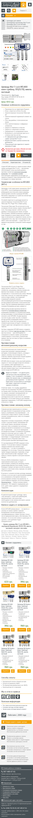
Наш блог (6, 797)
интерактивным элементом (17, 310)
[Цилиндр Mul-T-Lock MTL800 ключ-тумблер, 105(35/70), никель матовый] (16, 47)
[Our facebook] (8, 697)
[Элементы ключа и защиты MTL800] (16, 268)
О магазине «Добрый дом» (11, 792)
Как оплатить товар (9, 788)
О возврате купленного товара (12, 790)
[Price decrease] (3, 155)
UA (3, 11)
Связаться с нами (8, 786)
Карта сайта (6, 795)
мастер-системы (19, 331)
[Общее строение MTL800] (16, 239)
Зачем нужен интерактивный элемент (14, 709)
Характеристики (16, 162)
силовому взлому (17, 173)
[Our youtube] (3, 697)
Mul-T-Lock (15, 95)
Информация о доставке (10, 794)
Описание (5, 162)
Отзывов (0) (26, 162)
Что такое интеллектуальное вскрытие (15, 705)
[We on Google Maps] (18, 697)
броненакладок (6, 482)
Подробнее (6, 585)
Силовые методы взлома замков (13, 707)
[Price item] (12, 155)
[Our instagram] (13, 697)
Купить (25, 155)
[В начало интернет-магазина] (3, 21)
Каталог (10, 15)
